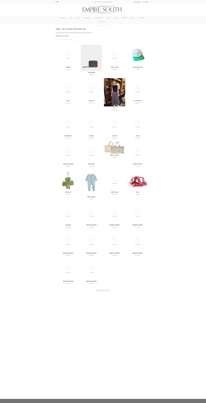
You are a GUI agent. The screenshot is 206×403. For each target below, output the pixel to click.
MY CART (145, 2)
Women (62, 17)
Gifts (108, 17)
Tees (78, 17)
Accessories (98, 17)
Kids (115, 17)
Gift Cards (125, 17)
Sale (132, 17)
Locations (141, 17)
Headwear (87, 17)
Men (70, 17)
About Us (102, 21)
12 (105, 291)
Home (98, 25)
